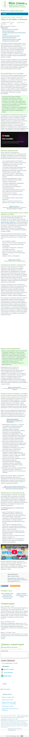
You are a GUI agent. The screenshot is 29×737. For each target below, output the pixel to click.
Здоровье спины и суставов (8, 17)
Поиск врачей (8, 672)
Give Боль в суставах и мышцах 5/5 (27, 585)
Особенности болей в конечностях (11, 35)
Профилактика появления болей (10, 40)
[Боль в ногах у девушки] (14, 259)
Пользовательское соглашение (15, 728)
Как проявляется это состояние (10, 29)
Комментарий (4, 650)
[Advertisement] (14, 331)
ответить (3, 618)
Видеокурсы (8, 676)
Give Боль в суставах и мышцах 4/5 (26, 585)
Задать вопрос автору (13, 576)
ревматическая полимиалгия (8, 222)
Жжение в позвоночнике (8, 697)
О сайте (26, 716)
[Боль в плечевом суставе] (14, 387)
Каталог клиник (9, 669)
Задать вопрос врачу (17, 11)
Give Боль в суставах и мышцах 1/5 (22, 585)
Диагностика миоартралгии (9, 37)
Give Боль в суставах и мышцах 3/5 (24, 585)
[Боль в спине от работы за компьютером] (14, 486)
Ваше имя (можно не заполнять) (9, 647)
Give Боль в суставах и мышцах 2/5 (23, 585)
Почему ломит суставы (7, 706)
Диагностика (19, 17)
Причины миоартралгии (8, 31)
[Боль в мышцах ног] (14, 206)
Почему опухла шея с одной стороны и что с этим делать (9, 702)
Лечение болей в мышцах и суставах (11, 39)
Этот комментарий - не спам (10, 663)
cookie (18, 736)
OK (22, 736)
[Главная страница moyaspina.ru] (14, 4)
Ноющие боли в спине (7, 699)
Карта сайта (20, 716)
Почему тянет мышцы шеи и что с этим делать (10, 709)
